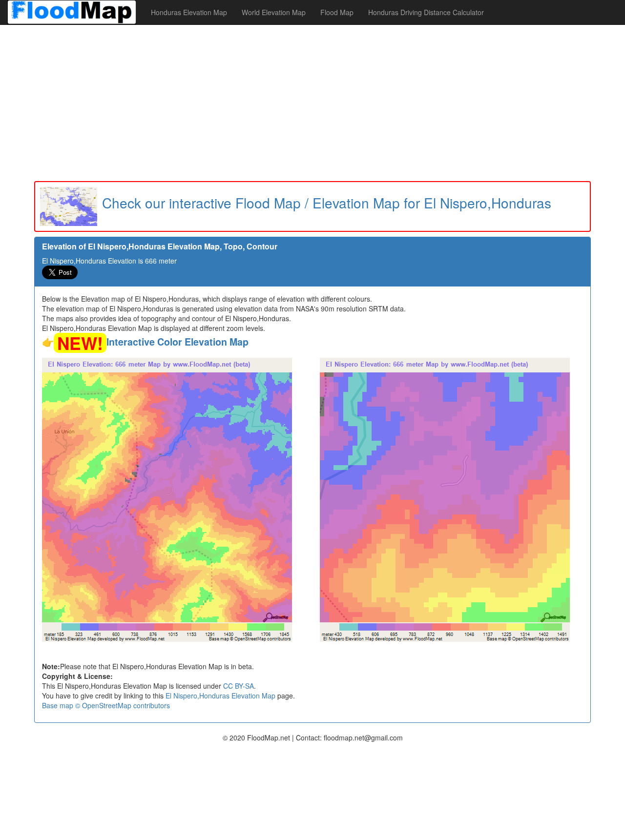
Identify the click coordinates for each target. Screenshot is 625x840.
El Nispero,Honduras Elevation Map (220, 695)
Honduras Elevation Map (189, 12)
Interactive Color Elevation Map (177, 341)
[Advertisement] (312, 103)
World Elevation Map (274, 12)
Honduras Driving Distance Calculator (426, 12)
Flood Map (337, 12)
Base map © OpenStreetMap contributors (106, 705)
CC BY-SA (238, 686)
